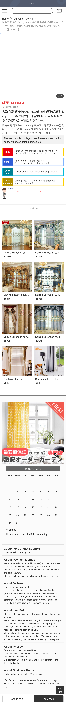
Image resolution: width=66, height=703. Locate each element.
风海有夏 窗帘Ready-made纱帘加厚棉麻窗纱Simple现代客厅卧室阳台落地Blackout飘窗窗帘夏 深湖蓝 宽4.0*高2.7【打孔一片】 (33, 25)
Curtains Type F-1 (23, 18)
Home (5, 18)
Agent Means (10, 188)
